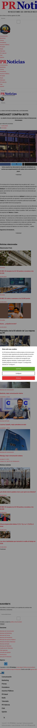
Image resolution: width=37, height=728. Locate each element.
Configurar (18, 373)
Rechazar (18, 378)
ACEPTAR (18, 369)
